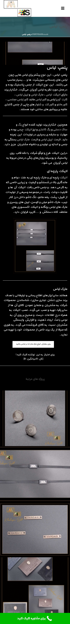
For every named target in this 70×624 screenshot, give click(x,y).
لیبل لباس (22, 94)
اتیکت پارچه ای (57, 171)
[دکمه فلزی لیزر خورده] (35, 406)
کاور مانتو (61, 104)
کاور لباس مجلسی (17, 99)
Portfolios (37, 34)
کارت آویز (61, 99)
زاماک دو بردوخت (35, 547)
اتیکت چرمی (24, 129)
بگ (20, 125)
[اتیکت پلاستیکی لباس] (35, 461)
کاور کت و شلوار (44, 104)
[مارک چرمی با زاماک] (35, 572)
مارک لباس (37, 94)
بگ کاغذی (44, 129)
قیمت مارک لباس (27, 139)
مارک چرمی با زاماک (35, 603)
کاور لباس (40, 99)
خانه (46, 34)
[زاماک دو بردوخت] (35, 517)
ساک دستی (60, 129)
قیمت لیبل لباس (50, 139)
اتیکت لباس (53, 94)
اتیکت (63, 177)
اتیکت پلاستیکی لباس (35, 492)
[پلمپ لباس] (35, 53)
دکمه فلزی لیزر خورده (35, 436)
